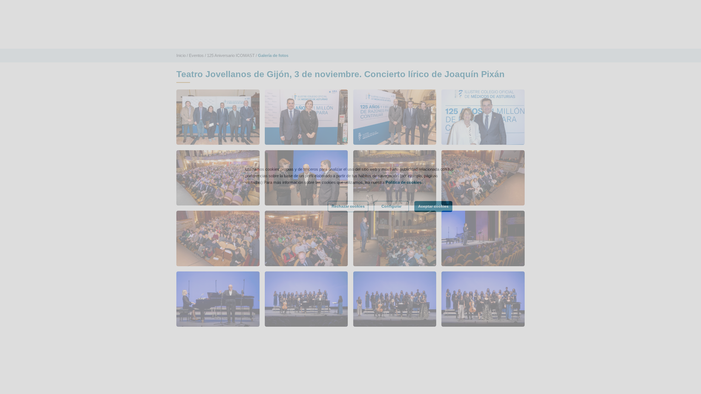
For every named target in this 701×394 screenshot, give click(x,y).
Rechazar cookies (348, 214)
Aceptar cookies (433, 214)
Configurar (391, 214)
